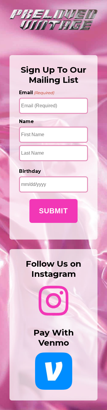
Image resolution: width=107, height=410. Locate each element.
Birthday (30, 171)
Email (36, 92)
